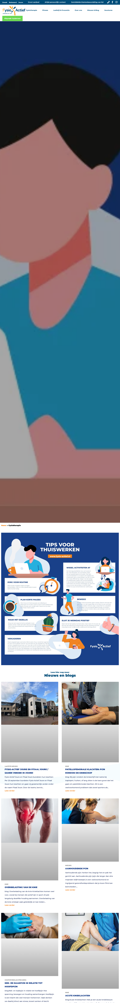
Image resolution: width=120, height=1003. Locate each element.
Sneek (4, 2)
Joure (20, 2)
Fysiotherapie (15, 525)
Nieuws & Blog (93, 10)
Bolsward (13, 2)
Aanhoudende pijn (76, 868)
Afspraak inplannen (12, 18)
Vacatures (108, 10)
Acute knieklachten (77, 995)
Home (3, 525)
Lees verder (10, 791)
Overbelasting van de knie (21, 887)
